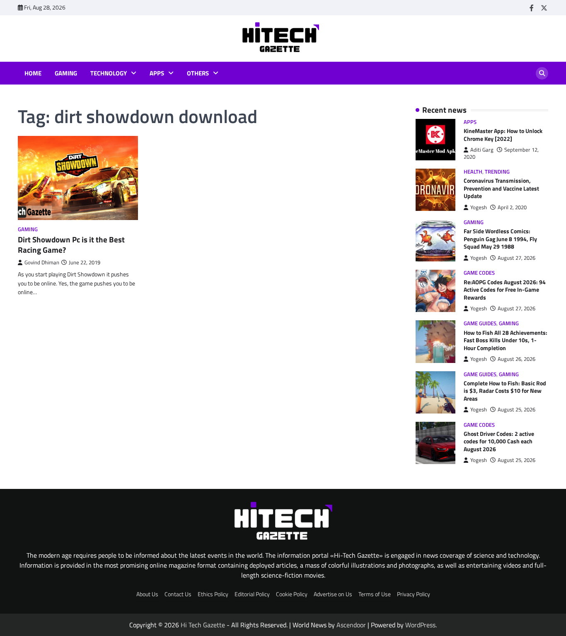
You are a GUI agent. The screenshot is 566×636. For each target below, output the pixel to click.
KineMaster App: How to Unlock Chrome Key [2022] (503, 134)
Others (198, 73)
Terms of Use (374, 594)
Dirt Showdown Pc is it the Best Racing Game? (71, 244)
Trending (497, 172)
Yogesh (478, 207)
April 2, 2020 (512, 207)
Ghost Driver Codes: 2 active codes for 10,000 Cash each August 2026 (499, 441)
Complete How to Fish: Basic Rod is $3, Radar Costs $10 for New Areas (505, 391)
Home (32, 73)
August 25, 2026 (516, 410)
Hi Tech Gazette (203, 625)
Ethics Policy (213, 594)
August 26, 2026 (516, 359)
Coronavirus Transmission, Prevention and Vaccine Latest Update (501, 188)
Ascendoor (351, 625)
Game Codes (479, 273)
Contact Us (177, 594)
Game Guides (480, 323)
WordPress (420, 625)
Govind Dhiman (41, 262)
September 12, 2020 (501, 153)
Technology (108, 73)
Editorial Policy (252, 594)
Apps (157, 73)
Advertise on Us (333, 594)
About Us (147, 594)
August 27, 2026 (516, 258)
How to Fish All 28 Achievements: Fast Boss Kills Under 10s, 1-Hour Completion (505, 340)
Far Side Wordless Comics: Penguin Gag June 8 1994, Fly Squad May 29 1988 (500, 239)
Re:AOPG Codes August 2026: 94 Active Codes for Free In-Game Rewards (505, 290)
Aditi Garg (481, 150)
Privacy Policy (413, 594)
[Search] (542, 73)
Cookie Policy (291, 594)
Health (473, 172)
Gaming (66, 73)
